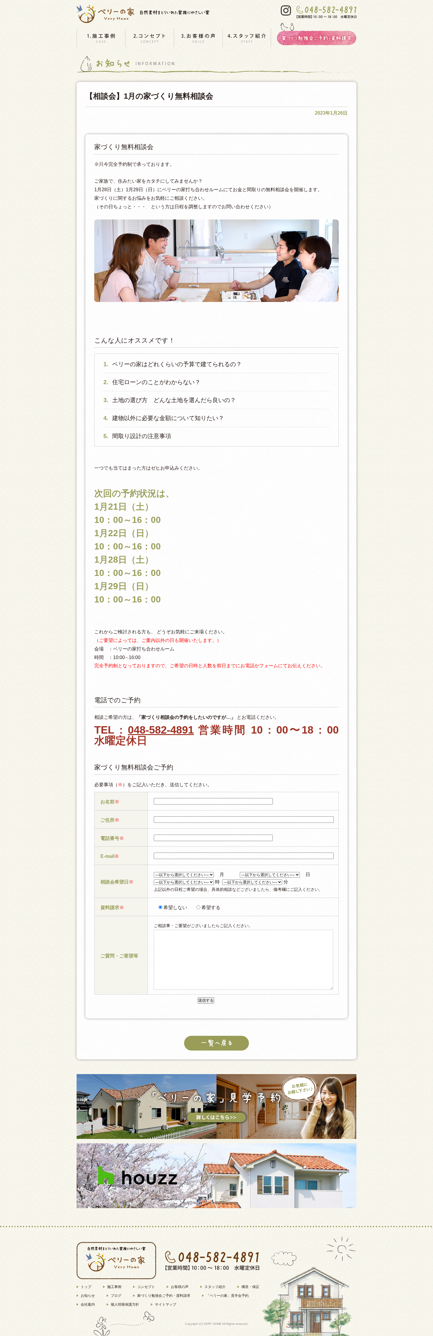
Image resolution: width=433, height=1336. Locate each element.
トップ (86, 1287)
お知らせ (88, 1296)
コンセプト (146, 1287)
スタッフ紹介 (215, 1287)
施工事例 (114, 1287)
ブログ (116, 1296)
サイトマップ (165, 1304)
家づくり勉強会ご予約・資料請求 (163, 1296)
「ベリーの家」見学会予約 (227, 1296)
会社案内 (88, 1304)
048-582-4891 (161, 730)
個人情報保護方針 (125, 1304)
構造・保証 (250, 1287)
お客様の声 (180, 1287)
